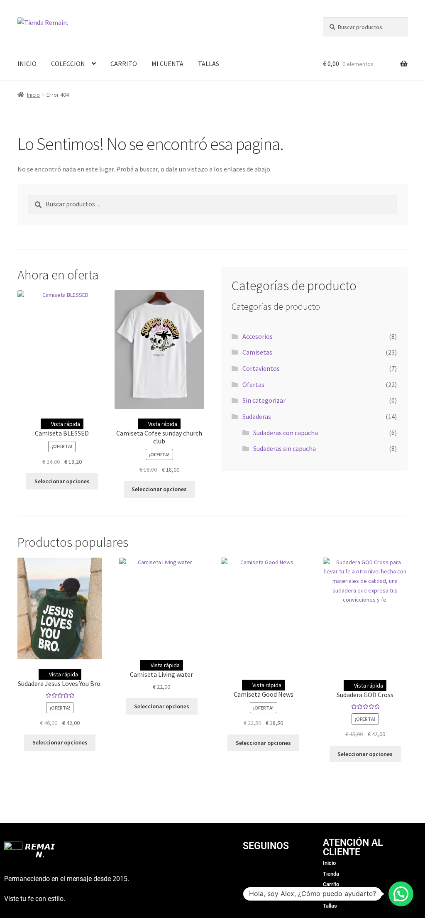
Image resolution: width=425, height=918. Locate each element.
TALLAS (208, 63)
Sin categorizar (264, 400)
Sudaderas (256, 416)
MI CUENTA (167, 63)
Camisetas (257, 352)
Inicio (33, 94)
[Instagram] (242, 869)
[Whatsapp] (288, 869)
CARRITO (123, 63)
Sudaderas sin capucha (284, 448)
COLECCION (68, 63)
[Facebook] (265, 869)
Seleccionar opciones (62, 481)
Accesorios (257, 336)
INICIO (27, 63)
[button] (400, 893)
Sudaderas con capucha (285, 432)
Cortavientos (261, 368)
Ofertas (253, 384)
